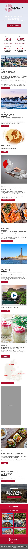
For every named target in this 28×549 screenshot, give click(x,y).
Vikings (14, 488)
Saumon (5, 229)
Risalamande (5, 356)
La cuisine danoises (12, 454)
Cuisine (4, 463)
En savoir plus (20, 546)
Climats (5, 270)
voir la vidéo (5, 310)
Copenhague (8, 72)
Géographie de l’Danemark (14, 25)
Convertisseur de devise (20, 43)
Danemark (9, 542)
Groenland (7, 115)
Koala (14, 497)
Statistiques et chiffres (8, 199)
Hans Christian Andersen (9, 473)
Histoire (5, 146)
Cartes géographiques (8, 382)
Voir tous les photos (14, 510)
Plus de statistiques (8, 43)
